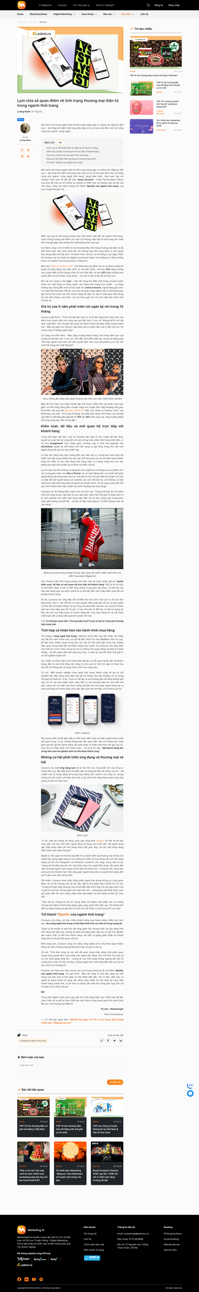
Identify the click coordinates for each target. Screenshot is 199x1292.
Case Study (87, 14)
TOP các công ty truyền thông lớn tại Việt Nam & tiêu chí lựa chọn (105, 1129)
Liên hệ (144, 14)
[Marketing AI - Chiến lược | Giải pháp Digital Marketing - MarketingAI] (21, 5)
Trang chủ (21, 22)
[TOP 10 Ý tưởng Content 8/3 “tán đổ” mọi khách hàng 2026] (141, 107)
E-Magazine (45, 5)
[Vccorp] (24, 1259)
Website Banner (172, 1244)
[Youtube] (34, 1279)
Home (20, 14)
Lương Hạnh (23, 111)
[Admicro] (24, 1264)
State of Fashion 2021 (61, 266)
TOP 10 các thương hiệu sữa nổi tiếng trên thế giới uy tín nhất (69, 1129)
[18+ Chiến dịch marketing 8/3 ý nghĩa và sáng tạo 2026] (141, 126)
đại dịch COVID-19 (74, 410)
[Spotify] (41, 1279)
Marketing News (38, 14)
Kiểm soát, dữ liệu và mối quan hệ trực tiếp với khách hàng (72, 151)
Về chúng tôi (90, 1233)
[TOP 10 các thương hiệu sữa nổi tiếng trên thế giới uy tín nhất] (70, 1107)
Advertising (161, 130)
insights (100, 840)
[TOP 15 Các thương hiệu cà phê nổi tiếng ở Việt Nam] (33, 1107)
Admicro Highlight (105, 5)
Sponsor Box (170, 1249)
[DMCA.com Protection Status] (94, 1258)
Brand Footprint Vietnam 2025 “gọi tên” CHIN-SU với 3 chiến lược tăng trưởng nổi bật (105, 1175)
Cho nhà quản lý (81, 5)
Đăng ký (159, 5)
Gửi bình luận (115, 1082)
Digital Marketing (63, 14)
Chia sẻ (20, 119)
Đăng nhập (174, 5)
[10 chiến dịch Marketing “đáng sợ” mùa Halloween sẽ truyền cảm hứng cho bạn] (70, 1152)
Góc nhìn (126, 14)
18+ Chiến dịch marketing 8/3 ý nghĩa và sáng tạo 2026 (168, 123)
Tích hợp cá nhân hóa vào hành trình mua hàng (67, 155)
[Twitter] (22, 156)
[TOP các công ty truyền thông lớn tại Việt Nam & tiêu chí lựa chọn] (107, 1107)
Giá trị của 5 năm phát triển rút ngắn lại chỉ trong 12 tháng (72, 148)
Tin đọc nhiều (143, 28)
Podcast (62, 5)
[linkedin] (27, 1279)
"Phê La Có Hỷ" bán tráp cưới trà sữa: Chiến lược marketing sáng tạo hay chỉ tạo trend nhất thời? (33, 1175)
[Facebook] (28, 150)
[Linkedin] (28, 156)
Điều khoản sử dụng (94, 1249)
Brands (43, 22)
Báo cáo (107, 14)
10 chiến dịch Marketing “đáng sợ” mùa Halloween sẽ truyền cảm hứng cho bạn (69, 1175)
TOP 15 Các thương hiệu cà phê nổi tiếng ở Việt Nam (33, 1127)
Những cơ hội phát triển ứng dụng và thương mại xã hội (71, 159)
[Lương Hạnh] (25, 128)
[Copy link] (22, 150)
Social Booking (171, 1239)
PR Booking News (173, 1233)
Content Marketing (160, 112)
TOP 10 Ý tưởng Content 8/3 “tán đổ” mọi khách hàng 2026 (167, 104)
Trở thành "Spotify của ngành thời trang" (64, 162)
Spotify (64, 914)
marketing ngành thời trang (33, 1041)
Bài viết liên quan (33, 1089)
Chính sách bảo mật (94, 1244)
